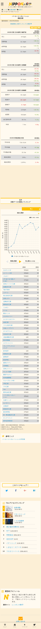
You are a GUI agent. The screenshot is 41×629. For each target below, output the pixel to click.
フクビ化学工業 (7, 325)
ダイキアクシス (7, 331)
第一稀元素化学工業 (9, 415)
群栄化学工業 (7, 409)
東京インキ (6, 313)
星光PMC (6, 360)
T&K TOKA (6, 290)
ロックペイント (7, 418)
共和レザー (6, 298)
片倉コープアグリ (8, 328)
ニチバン (6, 292)
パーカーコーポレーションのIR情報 (13, 439)
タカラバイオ (7, 270)
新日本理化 (6, 412)
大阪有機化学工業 (8, 337)
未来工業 (6, 322)
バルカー (6, 276)
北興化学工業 (7, 301)
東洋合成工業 (7, 392)
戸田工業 (6, 383)
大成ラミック (7, 400)
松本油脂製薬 (7, 377)
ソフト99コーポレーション (9, 396)
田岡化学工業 (7, 354)
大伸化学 (6, 406)
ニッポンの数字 (18, 605)
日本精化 (6, 366)
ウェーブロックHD (8, 380)
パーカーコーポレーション (9, 280)
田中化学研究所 (7, 421)
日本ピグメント (7, 369)
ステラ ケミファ (8, 343)
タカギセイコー (7, 316)
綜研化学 (6, 357)
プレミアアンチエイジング (9, 347)
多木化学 (6, 351)
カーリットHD (7, 273)
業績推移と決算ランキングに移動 (20, 24)
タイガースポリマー (9, 319)
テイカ (5, 310)
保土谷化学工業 (7, 295)
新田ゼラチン (7, 363)
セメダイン (6, 403)
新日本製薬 (6, 340)
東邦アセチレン (7, 374)
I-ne (4, 389)
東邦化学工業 (7, 304)
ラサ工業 (6, 386)
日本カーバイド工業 (9, 284)
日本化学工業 (7, 334)
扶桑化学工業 (7, 287)
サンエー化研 (7, 371)
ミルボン (6, 307)
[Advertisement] (20, 58)
